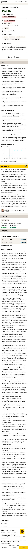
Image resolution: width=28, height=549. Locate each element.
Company (18, 57)
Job (11, 57)
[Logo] (4, 2)
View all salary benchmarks (8, 161)
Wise (16, 7)
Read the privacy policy (5, 543)
